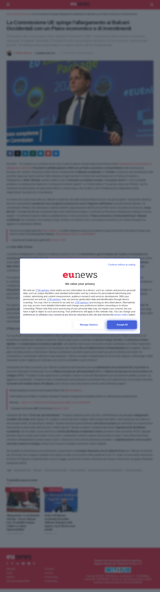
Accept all (122, 324)
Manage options (89, 324)
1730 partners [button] (42, 290)
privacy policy (121, 314)
